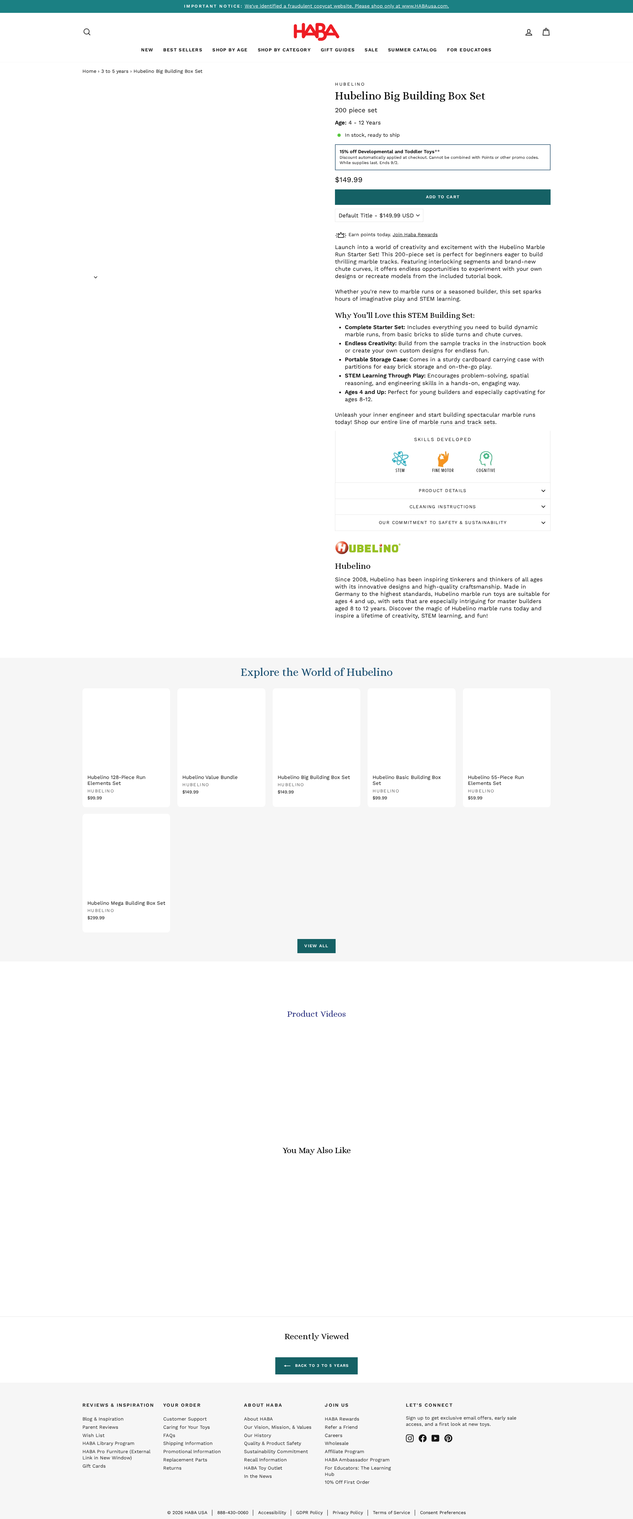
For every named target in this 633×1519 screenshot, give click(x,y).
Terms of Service (391, 1512)
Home (89, 71)
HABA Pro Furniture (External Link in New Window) (116, 1455)
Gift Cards (94, 1466)
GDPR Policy (309, 1512)
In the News (258, 1476)
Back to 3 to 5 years (321, 1365)
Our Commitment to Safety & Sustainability (443, 522)
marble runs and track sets (457, 422)
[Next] (95, 275)
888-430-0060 (232, 1512)
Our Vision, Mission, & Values (278, 1427)
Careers (334, 1435)
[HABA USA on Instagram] (410, 1438)
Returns (172, 1468)
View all (316, 945)
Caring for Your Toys (186, 1427)
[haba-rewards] (516, 31)
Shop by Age (230, 49)
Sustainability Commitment (276, 1451)
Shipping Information (188, 1443)
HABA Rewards (342, 1419)
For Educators (469, 49)
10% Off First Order (347, 1482)
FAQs (169, 1435)
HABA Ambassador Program (357, 1460)
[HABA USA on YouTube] (435, 1438)
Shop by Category (284, 49)
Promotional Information (192, 1451)
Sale (371, 49)
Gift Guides (338, 49)
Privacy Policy (348, 1512)
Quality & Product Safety (272, 1443)
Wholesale (336, 1443)
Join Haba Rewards (415, 234)
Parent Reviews (100, 1427)
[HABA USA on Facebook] (423, 1438)
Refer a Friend (341, 1427)
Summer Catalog (412, 49)
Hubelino (350, 84)
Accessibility (272, 1512)
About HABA (258, 1419)
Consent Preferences (443, 1512)
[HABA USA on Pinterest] (448, 1438)
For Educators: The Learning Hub (358, 1471)
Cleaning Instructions (442, 506)
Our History (257, 1435)
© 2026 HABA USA (187, 1512)
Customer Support (185, 1419)
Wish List (93, 1435)
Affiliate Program (344, 1451)
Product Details (443, 490)
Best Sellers (182, 49)
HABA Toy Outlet (263, 1468)
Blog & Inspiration (103, 1419)
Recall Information (265, 1460)
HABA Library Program (108, 1443)
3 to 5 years (115, 71)
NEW (147, 49)
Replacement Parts (185, 1460)
